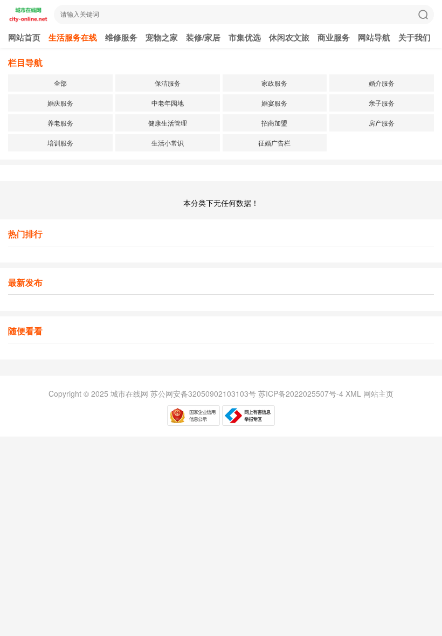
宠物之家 (162, 37)
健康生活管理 (167, 122)
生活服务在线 (73, 37)
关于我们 (414, 37)
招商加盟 (274, 122)
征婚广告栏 (274, 142)
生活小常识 (167, 142)
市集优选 (245, 37)
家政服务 (274, 82)
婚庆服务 (60, 102)
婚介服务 (382, 82)
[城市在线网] (28, 19)
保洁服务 (168, 82)
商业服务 (333, 37)
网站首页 (24, 37)
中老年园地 (167, 102)
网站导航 (374, 37)
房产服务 (382, 122)
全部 (60, 82)
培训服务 (60, 142)
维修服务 (121, 37)
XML (353, 393)
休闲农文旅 (289, 37)
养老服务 (60, 122)
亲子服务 (382, 102)
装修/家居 (203, 37)
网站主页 (378, 393)
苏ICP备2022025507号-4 (300, 393)
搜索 (423, 14)
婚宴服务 (274, 102)
